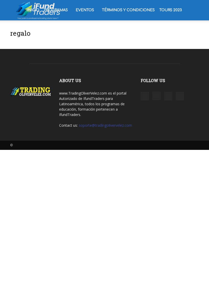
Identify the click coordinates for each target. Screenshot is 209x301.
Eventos (85, 10)
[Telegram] (168, 96)
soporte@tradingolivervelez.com (105, 125)
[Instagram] (156, 96)
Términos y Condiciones (128, 10)
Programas (56, 10)
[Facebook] (145, 96)
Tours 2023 (170, 10)
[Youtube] (180, 96)
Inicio (33, 10)
